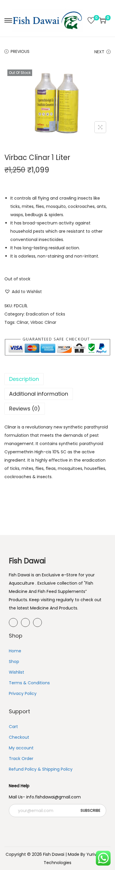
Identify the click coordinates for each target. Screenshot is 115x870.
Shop (14, 661)
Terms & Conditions (29, 683)
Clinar (22, 322)
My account (21, 748)
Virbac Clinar (43, 322)
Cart (13, 727)
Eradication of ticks (45, 314)
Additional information (38, 393)
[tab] (57, 379)
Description (24, 379)
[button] (23, 291)
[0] (91, 20)
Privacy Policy (23, 693)
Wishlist (16, 672)
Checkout (19, 737)
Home (15, 651)
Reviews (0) (24, 408)
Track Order (21, 758)
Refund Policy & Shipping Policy (41, 769)
